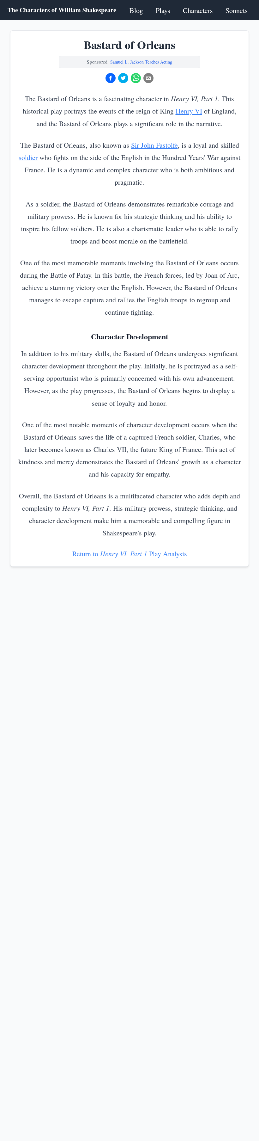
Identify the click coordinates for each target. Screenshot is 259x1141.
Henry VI (189, 110)
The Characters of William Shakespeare (62, 10)
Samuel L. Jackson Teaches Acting (141, 62)
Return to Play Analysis (129, 553)
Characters (198, 10)
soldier (28, 157)
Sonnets (237, 10)
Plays (163, 10)
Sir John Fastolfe (154, 145)
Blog (136, 10)
